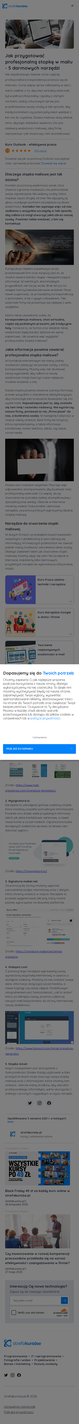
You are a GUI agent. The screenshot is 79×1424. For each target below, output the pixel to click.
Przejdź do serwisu (19, 748)
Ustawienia (40, 737)
